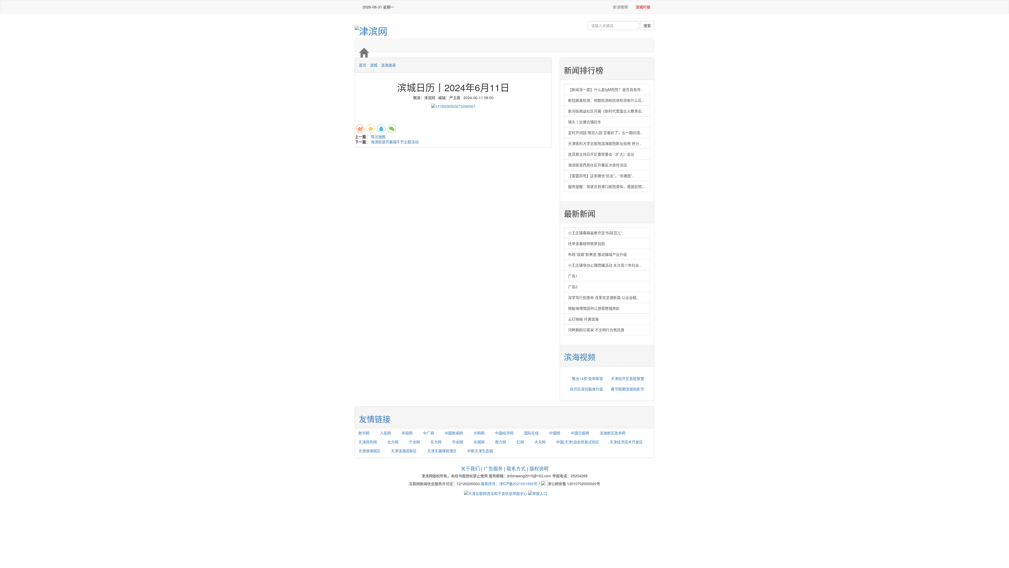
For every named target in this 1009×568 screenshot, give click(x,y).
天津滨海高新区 (404, 450)
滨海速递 (388, 65)
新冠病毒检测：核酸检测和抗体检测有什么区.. (606, 100)
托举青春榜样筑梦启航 (586, 243)
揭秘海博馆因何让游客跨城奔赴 (594, 308)
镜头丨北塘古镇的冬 (584, 121)
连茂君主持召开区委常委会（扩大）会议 (601, 154)
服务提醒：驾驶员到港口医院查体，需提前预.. (606, 186)
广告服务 (493, 468)
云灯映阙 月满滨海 (583, 319)
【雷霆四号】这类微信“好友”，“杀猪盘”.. (601, 175)
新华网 (363, 432)
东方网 (435, 441)
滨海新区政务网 (612, 432)
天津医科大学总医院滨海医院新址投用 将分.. (604, 143)
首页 (362, 65)
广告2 (573, 286)
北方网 (392, 441)
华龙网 (457, 441)
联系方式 (516, 468)
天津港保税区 (369, 450)
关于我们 (470, 468)
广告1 (573, 275)
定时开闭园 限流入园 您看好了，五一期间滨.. (605, 132)
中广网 (428, 432)
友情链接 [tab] (374, 418)
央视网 (407, 432)
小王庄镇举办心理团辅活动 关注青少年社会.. (604, 265)
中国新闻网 (454, 432)
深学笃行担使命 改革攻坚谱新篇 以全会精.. (603, 297)
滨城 (373, 65)
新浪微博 (620, 6)
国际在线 (531, 432)
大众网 (539, 441)
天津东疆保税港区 (442, 450)
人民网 (385, 432)
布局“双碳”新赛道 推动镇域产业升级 (597, 254)
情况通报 (378, 136)
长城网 (479, 441)
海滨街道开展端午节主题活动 (395, 141)
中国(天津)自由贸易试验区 (577, 441)
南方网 (500, 441)
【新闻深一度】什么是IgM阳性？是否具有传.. (605, 89)
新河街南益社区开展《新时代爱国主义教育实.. (606, 111)
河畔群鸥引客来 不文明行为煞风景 (596, 329)
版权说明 (538, 468)
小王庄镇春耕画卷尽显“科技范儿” (595, 232)
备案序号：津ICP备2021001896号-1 (511, 483)
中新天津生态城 (480, 450)
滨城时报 (643, 6)
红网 (520, 441)
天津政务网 (367, 441)
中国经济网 (504, 432)
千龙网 (414, 441)
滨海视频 (579, 356)
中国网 (554, 432)
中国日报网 (580, 432)
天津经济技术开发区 (626, 441)
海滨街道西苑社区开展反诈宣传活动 (597, 165)
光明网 (479, 432)
